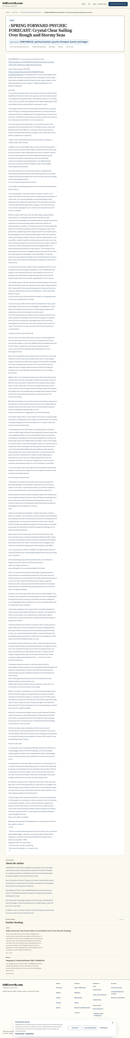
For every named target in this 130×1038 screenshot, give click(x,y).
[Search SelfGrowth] (89, 4)
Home (8, 12)
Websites (77, 993)
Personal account (116, 988)
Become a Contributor (118, 998)
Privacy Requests (98, 1009)
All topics (59, 988)
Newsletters (78, 998)
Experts (58, 993)
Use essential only (90, 1028)
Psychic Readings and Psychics (31, 12)
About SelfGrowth (80, 988)
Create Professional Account (117, 993)
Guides (58, 998)
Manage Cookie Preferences (98, 1014)
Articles (15, 12)
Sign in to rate (69, 47)
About (83, 4)
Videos (58, 1008)
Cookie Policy (97, 1000)
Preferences (104, 1028)
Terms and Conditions (100, 995)
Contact (77, 1013)
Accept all (75, 1028)
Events (76, 1003)
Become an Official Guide (82, 1008)
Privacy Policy (97, 990)
